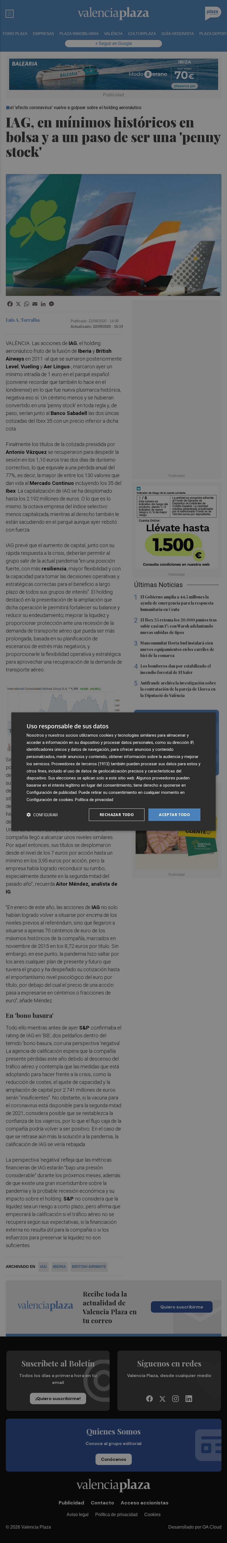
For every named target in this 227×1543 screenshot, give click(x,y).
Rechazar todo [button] (117, 814)
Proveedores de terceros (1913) (80, 763)
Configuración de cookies (50, 799)
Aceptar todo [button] (174, 814)
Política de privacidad (94, 799)
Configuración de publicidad (52, 792)
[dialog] (113, 771)
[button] (42, 815)
